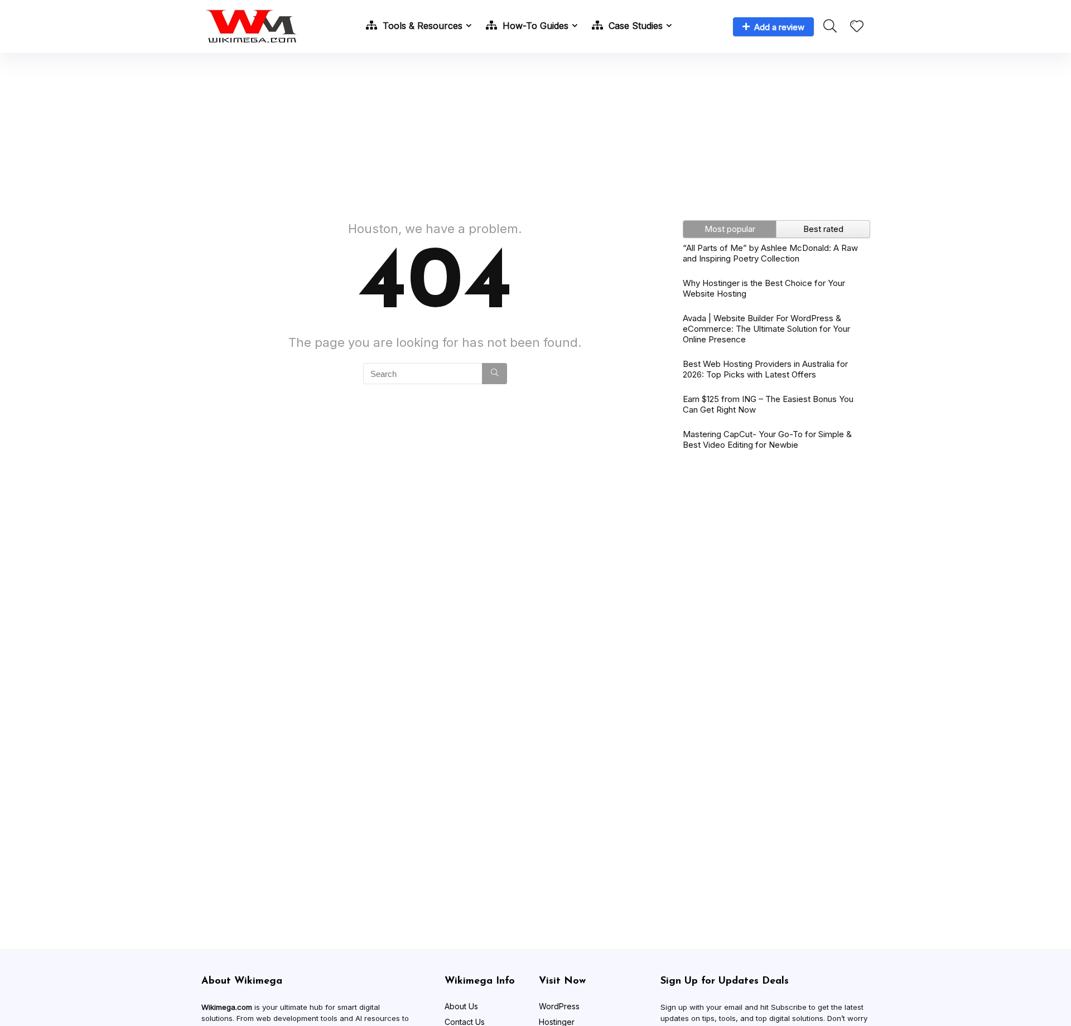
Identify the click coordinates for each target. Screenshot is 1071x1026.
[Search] (494, 373)
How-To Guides (534, 25)
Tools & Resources (421, 25)
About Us (461, 1006)
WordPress (559, 1006)
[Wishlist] (856, 27)
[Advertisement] (535, 131)
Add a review (779, 27)
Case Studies (634, 25)
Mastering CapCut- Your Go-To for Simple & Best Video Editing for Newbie (767, 439)
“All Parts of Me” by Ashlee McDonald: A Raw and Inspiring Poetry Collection (770, 253)
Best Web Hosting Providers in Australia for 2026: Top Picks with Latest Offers (765, 369)
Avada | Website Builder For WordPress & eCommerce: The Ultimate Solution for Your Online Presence (766, 329)
